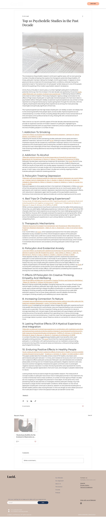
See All (90, 415)
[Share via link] (35, 401)
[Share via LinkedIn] (31, 401)
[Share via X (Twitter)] (27, 401)
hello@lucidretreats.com (88, 480)
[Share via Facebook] (23, 401)
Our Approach (59, 481)
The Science (58, 486)
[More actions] (83, 16)
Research (25, 395)
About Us (58, 483)
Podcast (57, 492)
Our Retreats (59, 478)
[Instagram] (81, 503)
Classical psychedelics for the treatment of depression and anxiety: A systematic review (26, 436)
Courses (57, 489)
